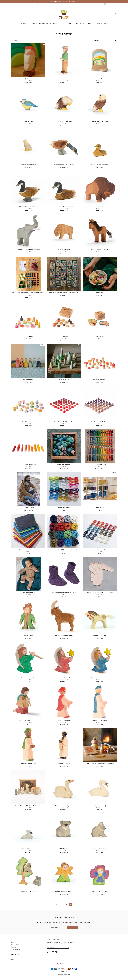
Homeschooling (34, 4)
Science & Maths (43, 23)
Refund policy (14, 947)
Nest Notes (25, 4)
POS (58, 974)
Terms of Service (15, 949)
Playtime (33, 23)
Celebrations (89, 23)
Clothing (70, 23)
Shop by (98, 23)
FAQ (12, 942)
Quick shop (28, 75)
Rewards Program (15, 954)
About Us (13, 956)
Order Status (18, 4)
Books (62, 23)
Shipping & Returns (16, 944)
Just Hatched (23, 23)
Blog (12, 959)
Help (12, 4)
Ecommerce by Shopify (66, 974)
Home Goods (79, 23)
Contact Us (14, 940)
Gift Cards (41, 4)
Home (63, 30)
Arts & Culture (53, 23)
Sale (105, 23)
